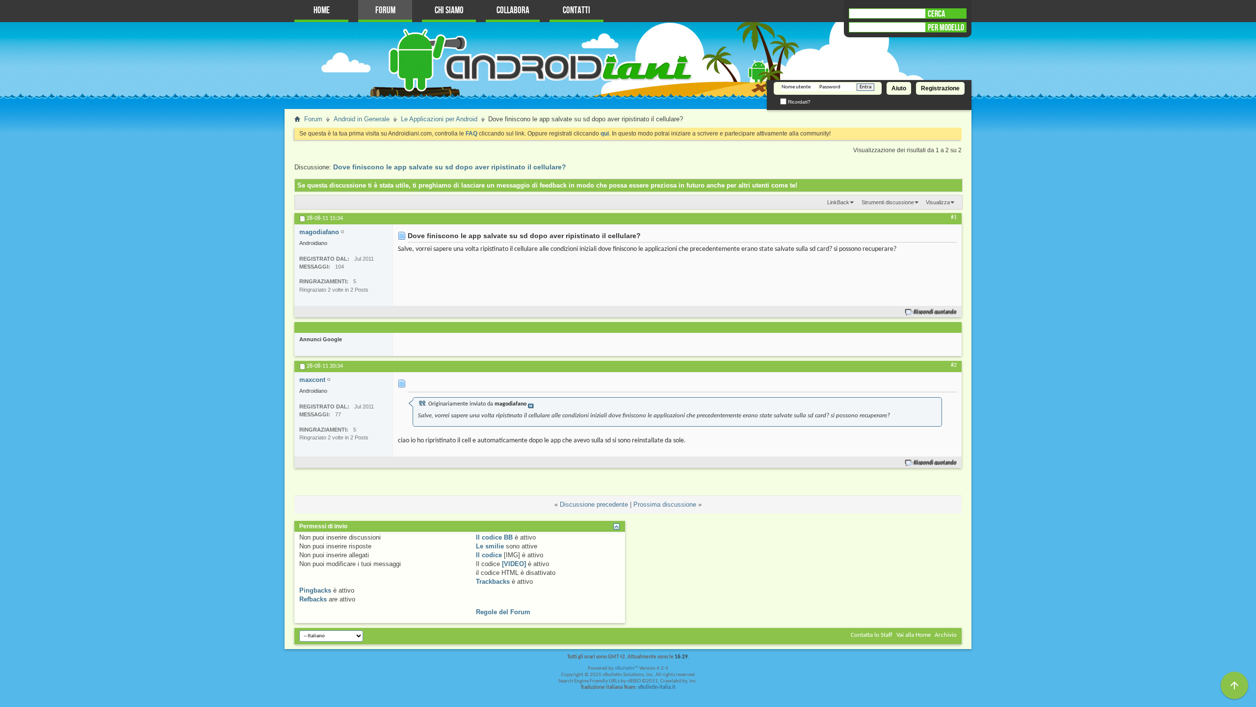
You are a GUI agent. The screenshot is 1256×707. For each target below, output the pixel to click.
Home (322, 10)
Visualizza (938, 202)
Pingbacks (315, 590)
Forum (385, 10)
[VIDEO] (514, 564)
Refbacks (313, 599)
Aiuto (898, 88)
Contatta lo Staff (871, 635)
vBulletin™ (626, 668)
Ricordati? (798, 102)
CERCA (936, 14)
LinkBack (838, 202)
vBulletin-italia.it (657, 687)
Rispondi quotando (935, 312)
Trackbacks (493, 581)
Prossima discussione (664, 504)
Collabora (513, 10)
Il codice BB (494, 537)
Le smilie (490, 546)
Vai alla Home (913, 635)
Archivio (946, 635)
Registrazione (940, 88)
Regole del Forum (503, 612)
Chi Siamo (449, 10)
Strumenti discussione (888, 202)
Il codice (489, 555)
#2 (954, 365)
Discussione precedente (594, 504)
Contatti (576, 10)
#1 (954, 217)
